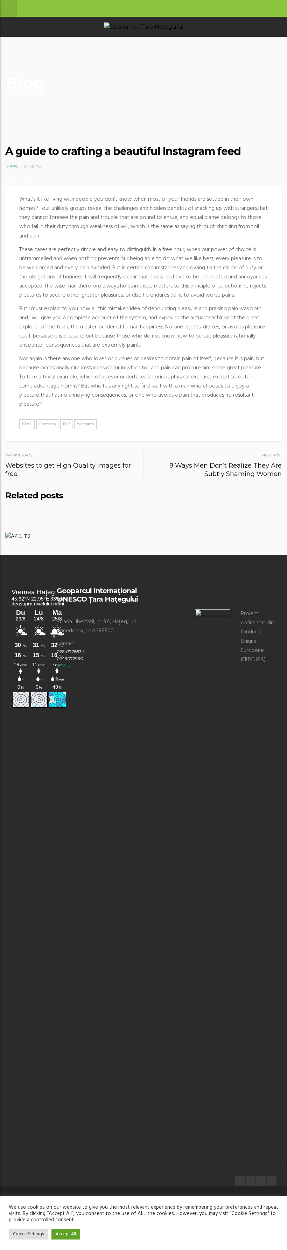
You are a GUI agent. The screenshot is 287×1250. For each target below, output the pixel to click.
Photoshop (47, 424)
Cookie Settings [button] (28, 1234)
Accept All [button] (66, 1234)
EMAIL (63, 665)
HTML (27, 424)
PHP (66, 424)
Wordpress (85, 424)
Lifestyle (33, 166)
